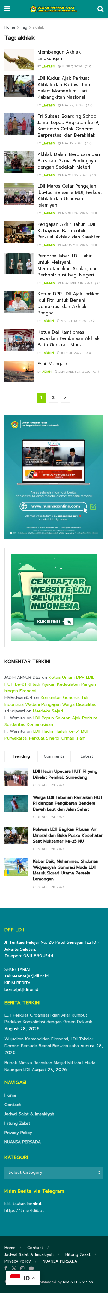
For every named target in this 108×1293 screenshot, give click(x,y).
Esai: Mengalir (53, 363)
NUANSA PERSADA (22, 1142)
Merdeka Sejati (48, 711)
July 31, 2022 (71, 353)
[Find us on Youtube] (31, 1268)
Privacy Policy (18, 1132)
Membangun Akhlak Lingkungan (59, 55)
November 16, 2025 (76, 283)
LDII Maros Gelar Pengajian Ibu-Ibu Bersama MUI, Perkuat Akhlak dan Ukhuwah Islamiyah (70, 195)
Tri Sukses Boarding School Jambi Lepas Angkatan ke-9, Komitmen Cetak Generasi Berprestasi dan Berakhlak (68, 126)
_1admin (48, 66)
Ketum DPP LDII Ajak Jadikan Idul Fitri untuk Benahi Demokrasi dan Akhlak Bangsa (69, 303)
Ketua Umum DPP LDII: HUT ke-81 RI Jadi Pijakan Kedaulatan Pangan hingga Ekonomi (50, 684)
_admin (48, 321)
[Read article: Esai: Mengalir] (19, 371)
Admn (47, 371)
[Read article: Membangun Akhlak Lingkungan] (19, 60)
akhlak (38, 27)
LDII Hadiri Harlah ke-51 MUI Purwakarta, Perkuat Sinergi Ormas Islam (46, 734)
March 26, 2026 (74, 213)
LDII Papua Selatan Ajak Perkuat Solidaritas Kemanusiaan (51, 721)
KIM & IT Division (78, 1282)
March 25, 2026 (74, 175)
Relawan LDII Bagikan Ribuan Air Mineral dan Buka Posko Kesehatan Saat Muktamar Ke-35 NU (68, 835)
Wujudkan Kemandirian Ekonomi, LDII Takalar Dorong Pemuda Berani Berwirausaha (48, 1042)
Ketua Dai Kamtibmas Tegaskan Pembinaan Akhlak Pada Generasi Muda (69, 338)
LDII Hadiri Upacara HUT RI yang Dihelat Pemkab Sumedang (65, 774)
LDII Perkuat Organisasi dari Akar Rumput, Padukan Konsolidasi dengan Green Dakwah (48, 1018)
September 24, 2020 (73, 371)
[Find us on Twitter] (13, 1268)
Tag (24, 27)
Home (9, 27)
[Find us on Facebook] (5, 1268)
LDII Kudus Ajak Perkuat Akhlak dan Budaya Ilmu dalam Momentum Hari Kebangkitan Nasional (64, 88)
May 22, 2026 (72, 105)
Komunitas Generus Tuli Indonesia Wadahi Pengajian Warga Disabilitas (50, 700)
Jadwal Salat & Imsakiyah (29, 1114)
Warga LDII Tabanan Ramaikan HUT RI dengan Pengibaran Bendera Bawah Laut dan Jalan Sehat (68, 803)
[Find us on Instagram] (22, 1268)
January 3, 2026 (74, 245)
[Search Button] (101, 9)
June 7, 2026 (71, 66)
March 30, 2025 (73, 321)
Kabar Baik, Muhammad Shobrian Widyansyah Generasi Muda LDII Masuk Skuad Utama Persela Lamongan (65, 870)
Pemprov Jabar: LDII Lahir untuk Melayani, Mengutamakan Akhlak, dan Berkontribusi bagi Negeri (68, 265)
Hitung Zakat (17, 1123)
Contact (12, 1104)
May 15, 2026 (71, 143)
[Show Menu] (7, 9)
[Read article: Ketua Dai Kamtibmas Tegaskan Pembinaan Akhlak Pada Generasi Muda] (19, 340)
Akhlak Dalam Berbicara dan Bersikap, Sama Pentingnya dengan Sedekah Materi (69, 160)
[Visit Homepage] (53, 9)
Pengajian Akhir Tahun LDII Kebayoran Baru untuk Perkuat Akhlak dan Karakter (69, 230)
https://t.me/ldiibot (24, 1210)
